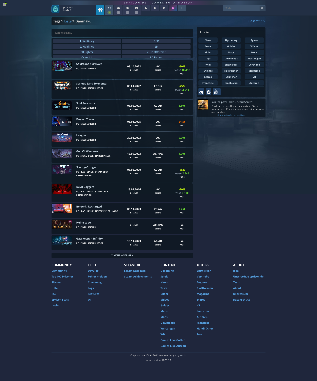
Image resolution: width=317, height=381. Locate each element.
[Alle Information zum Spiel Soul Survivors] (62, 105)
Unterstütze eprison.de (248, 276)
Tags (208, 58)
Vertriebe (254, 64)
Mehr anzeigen (123, 255)
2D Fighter (87, 52)
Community (59, 271)
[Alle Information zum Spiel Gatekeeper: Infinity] (62, 240)
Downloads (231, 58)
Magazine (254, 70)
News (208, 40)
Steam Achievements (138, 276)
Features (93, 294)
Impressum (240, 294)
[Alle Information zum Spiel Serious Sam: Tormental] (62, 85)
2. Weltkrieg (87, 46)
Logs (91, 288)
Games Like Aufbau (173, 346)
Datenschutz (241, 299)
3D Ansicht (86, 57)
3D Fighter (156, 57)
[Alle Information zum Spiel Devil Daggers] (62, 189)
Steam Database (135, 271)
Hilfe (55, 288)
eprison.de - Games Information (158, 2)
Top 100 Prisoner (62, 276)
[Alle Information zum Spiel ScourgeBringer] (62, 169)
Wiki (208, 64)
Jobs (236, 271)
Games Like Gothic (172, 340)
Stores (208, 77)
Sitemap (57, 282)
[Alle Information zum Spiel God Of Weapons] (62, 153)
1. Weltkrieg (87, 41)
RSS (54, 294)
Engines (207, 70)
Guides (231, 46)
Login (55, 305)
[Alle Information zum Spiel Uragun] (62, 137)
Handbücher (231, 83)
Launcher (231, 77)
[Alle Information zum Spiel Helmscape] (62, 224)
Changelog (95, 282)
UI (89, 299)
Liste (68, 21)
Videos (254, 46)
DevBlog (93, 271)
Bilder (208, 52)
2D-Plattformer (156, 52)
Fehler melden (97, 276)
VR (254, 77)
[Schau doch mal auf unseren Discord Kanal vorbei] (201, 92)
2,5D (156, 41)
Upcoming (231, 40)
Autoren (254, 83)
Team (236, 282)
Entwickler (231, 64)
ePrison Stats (60, 299)
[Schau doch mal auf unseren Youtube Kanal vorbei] (217, 92)
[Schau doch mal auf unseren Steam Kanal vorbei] (209, 92)
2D (156, 46)
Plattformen (231, 70)
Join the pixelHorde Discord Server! (232, 102)
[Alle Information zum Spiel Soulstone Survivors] (62, 66)
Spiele (254, 40)
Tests (208, 46)
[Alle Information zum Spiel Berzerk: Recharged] (62, 208)
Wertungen (254, 58)
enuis (183, 355)
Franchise (208, 83)
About (237, 288)
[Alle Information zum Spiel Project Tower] (62, 121)
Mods (254, 52)
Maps (231, 52)
